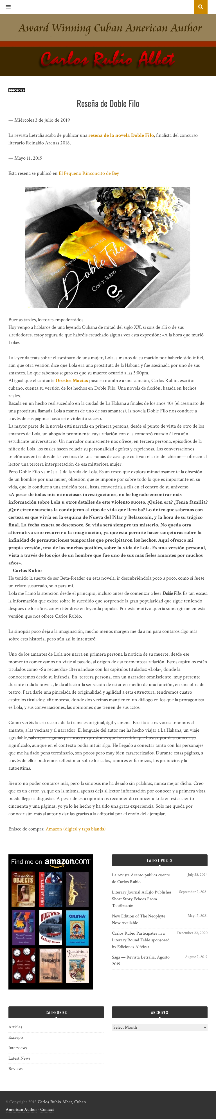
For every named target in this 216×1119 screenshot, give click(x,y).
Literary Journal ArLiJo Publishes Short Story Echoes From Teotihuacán (142, 899)
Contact (47, 1110)
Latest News (19, 1058)
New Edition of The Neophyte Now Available (138, 919)
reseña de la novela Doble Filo (121, 135)
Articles (15, 1027)
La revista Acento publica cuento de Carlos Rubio (141, 878)
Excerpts (16, 1037)
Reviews (15, 1069)
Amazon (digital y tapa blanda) (76, 829)
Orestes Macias (72, 380)
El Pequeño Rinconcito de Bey (89, 173)
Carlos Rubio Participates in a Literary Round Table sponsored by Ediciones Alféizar (141, 940)
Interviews (17, 1048)
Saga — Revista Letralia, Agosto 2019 (141, 960)
